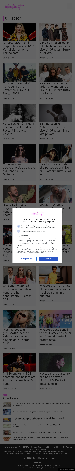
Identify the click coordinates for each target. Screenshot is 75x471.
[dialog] (37, 235)
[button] (37, 235)
